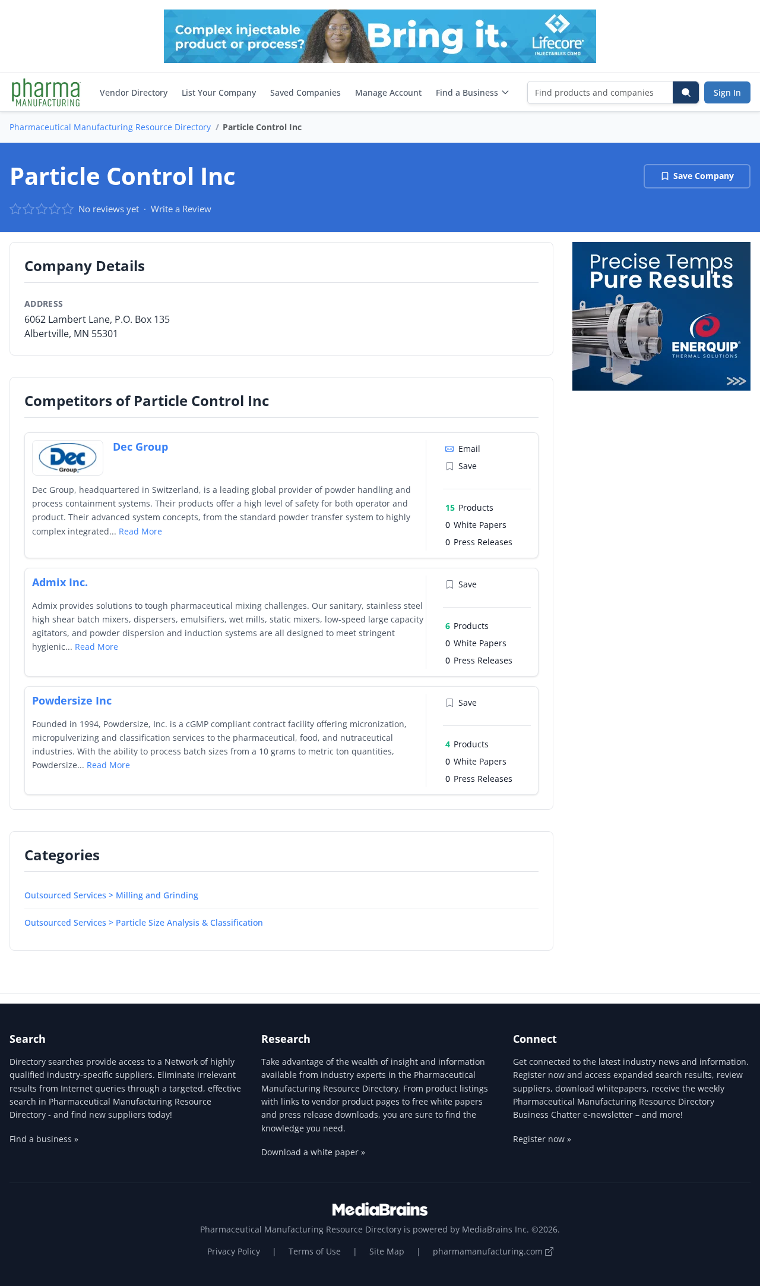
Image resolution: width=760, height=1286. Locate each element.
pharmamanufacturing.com (489, 1251)
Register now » (542, 1138)
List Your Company (219, 92)
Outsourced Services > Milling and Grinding (111, 895)
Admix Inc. (60, 582)
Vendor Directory (133, 92)
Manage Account (388, 92)
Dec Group (140, 446)
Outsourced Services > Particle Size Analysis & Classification (143, 922)
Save (467, 465)
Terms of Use (315, 1251)
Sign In (727, 92)
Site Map (386, 1251)
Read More (140, 531)
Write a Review (181, 209)
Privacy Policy (233, 1251)
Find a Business (467, 92)
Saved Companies (305, 92)
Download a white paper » (313, 1152)
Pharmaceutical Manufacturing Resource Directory (110, 127)
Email (469, 448)
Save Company (703, 175)
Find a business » (44, 1138)
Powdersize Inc (72, 700)
